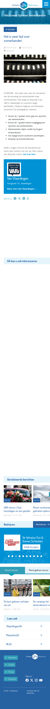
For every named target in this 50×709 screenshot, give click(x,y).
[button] (9, 556)
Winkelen (11, 29)
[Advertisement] (25, 231)
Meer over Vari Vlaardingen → (22, 188)
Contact (11, 665)
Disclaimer (12, 679)
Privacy (11, 672)
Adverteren (12, 657)
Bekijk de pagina (31, 547)
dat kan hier (29, 154)
